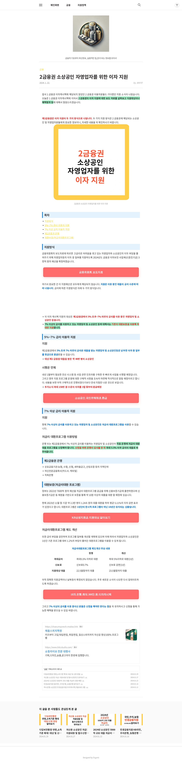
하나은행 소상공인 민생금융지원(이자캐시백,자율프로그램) (64, 687)
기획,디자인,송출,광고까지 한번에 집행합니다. (67, 655)
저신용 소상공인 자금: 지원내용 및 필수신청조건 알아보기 (64, 677)
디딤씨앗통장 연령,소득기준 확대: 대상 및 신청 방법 (62, 674)
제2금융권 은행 (52, 233)
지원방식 (49, 221)
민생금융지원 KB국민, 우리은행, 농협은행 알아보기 (62, 684)
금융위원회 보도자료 (91, 272)
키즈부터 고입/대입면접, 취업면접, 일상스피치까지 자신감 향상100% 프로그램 (81, 636)
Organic (96, 757)
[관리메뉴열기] (177, 5)
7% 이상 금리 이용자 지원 (57, 229)
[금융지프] (91, 34)
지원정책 (82, 5)
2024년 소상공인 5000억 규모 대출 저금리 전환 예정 (62, 680)
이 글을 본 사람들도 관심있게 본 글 (58, 709)
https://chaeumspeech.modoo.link (61, 626)
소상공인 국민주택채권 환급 (91, 398)
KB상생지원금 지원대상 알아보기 (91, 517)
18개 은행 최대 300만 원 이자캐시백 (91, 594)
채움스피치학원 (53, 630)
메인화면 (55, 5)
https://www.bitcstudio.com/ (58, 647)
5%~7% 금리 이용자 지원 (57, 225)
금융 (68, 5)
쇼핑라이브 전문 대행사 (57, 651)
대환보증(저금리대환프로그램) (59, 237)
